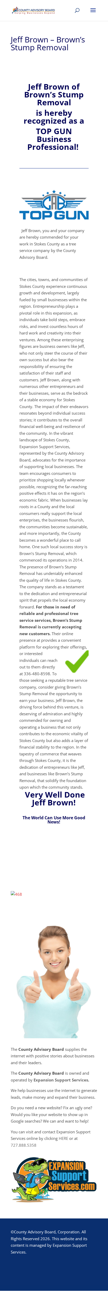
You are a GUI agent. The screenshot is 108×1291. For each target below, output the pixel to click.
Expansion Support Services (61, 1080)
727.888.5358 (23, 1145)
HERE (63, 1138)
